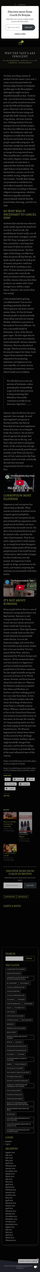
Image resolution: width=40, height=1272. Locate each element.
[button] (35, 1267)
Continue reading (20, 34)
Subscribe (28, 27)
